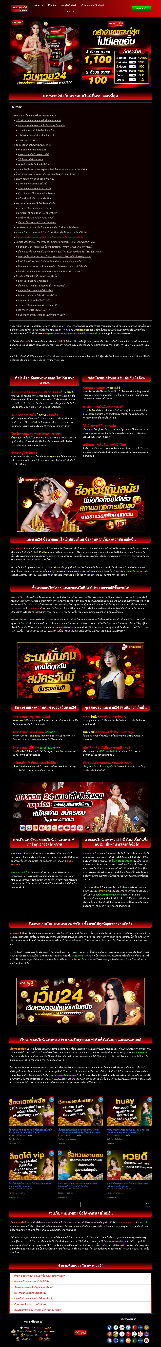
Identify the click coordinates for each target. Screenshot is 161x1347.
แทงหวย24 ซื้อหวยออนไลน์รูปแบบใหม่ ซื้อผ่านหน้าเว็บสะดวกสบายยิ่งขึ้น (51, 169)
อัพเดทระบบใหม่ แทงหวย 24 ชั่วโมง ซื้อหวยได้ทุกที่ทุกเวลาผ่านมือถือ (49, 237)
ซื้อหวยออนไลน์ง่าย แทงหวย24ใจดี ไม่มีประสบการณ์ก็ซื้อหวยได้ (47, 174)
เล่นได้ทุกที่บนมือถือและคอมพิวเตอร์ (36, 217)
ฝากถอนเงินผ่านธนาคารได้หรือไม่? (35, 290)
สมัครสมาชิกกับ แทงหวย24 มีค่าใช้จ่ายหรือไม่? (41, 315)
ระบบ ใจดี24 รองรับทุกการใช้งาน (34, 208)
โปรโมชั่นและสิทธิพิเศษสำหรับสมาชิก (36, 135)
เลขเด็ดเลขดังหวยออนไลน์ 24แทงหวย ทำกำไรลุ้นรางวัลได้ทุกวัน (47, 227)
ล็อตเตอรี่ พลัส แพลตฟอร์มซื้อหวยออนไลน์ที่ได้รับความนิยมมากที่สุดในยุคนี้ (55, 247)
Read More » (13, 1144)
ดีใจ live (52, 5)
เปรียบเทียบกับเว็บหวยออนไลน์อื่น (34, 198)
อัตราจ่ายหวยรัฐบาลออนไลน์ (32, 183)
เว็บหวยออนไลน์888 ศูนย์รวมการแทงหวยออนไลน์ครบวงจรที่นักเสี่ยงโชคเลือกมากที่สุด (60, 251)
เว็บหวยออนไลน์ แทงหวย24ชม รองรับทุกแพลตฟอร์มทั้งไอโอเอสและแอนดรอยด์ (55, 242)
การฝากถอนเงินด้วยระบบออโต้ (33, 154)
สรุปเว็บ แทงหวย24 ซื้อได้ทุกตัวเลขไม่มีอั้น (36, 276)
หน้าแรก (38, 5)
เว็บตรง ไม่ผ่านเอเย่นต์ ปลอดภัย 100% (37, 222)
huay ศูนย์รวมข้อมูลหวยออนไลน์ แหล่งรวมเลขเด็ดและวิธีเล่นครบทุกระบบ (54, 256)
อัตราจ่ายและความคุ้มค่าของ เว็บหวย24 (35, 179)
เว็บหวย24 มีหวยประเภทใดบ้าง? (34, 310)
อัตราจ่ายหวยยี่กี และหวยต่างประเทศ (36, 193)
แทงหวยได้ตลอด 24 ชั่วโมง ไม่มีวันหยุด (37, 213)
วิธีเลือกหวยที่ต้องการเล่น (30, 159)
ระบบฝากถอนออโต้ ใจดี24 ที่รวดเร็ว (36, 130)
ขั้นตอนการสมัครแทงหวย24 (32, 149)
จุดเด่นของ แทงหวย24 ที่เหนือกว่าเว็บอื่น (35, 203)
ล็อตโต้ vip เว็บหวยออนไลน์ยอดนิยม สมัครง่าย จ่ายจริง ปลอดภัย (50, 261)
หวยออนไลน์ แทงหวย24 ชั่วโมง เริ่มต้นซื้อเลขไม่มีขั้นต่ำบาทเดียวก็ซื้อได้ (51, 232)
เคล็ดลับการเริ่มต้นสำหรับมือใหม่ (34, 164)
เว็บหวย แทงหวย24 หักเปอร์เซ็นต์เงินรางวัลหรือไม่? (43, 285)
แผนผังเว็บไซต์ (68, 5)
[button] (148, 107)
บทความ (70, 11)
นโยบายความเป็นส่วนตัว (93, 5)
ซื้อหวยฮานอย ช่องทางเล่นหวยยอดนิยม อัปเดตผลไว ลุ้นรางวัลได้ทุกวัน (53, 266)
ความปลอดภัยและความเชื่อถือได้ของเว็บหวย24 (41, 125)
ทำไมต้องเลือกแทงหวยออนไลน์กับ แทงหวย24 (38, 120)
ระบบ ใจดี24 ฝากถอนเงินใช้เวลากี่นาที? (37, 305)
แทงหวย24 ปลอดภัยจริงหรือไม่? (34, 300)
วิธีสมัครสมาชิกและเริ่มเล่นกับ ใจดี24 (34, 145)
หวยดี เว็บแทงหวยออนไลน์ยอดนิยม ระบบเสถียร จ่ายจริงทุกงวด (49, 271)
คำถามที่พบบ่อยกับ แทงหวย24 (33, 281)
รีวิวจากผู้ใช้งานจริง (28, 140)
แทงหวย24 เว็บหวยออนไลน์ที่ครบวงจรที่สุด (35, 115)
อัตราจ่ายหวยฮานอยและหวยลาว (34, 188)
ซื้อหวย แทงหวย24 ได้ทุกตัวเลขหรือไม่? (37, 295)
